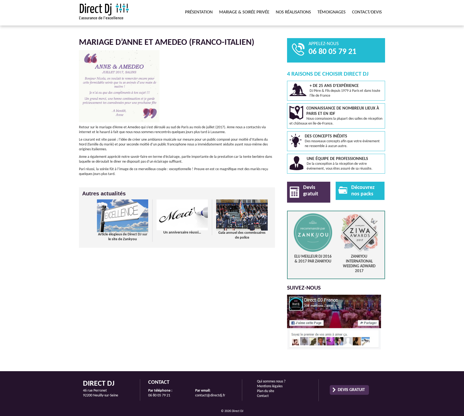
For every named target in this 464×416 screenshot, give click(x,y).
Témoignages (331, 12)
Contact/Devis (367, 12)
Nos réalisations (293, 12)
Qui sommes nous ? (271, 381)
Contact (263, 396)
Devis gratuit (351, 390)
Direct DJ (115, 9)
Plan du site (265, 391)
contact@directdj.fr (210, 395)
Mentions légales (269, 386)
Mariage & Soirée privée (244, 12)
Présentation (199, 12)
